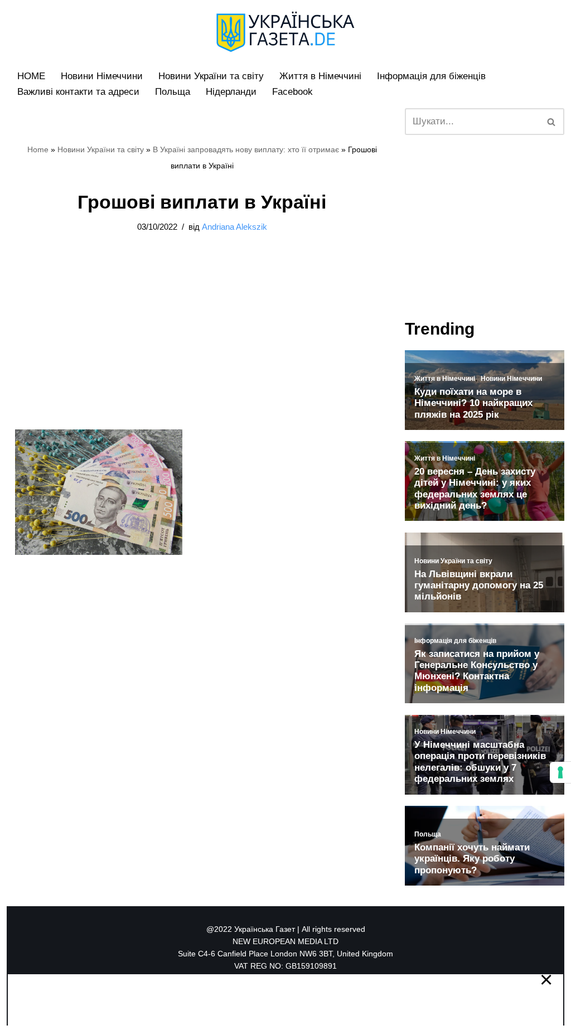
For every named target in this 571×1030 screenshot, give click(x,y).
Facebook (292, 91)
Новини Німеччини (102, 76)
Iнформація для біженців (431, 76)
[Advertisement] (202, 347)
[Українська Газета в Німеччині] (285, 32)
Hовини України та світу (211, 76)
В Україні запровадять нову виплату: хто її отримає (246, 149)
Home (38, 149)
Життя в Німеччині (320, 76)
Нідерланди (231, 91)
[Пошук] (551, 121)
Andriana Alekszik (234, 226)
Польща (172, 91)
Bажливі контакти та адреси (78, 91)
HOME (31, 76)
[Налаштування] (560, 772)
